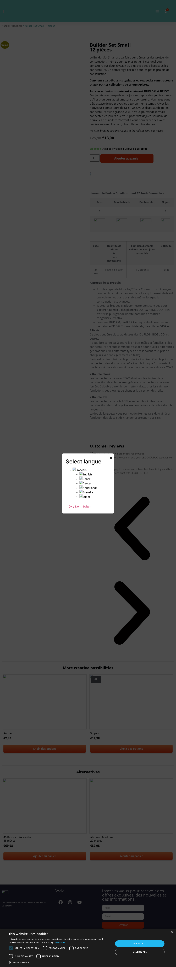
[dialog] (88, 948)
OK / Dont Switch (80, 506)
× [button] (172, 932)
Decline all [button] (140, 951)
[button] (60, 962)
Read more (59, 942)
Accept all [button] (139, 943)
